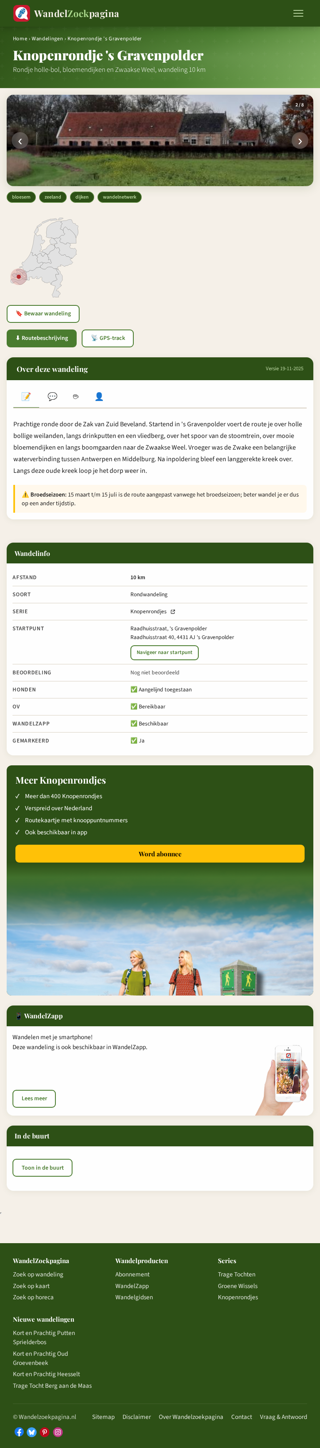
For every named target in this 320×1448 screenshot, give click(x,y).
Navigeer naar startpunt (164, 652)
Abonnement (132, 1274)
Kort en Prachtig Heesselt (46, 1374)
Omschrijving (26, 397)
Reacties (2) (52, 397)
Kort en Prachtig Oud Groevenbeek (40, 1358)
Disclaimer (136, 1416)
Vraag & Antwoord (283, 1416)
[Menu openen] (298, 13)
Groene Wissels (238, 1286)
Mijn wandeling (99, 397)
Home (20, 38)
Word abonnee (160, 854)
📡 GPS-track (108, 338)
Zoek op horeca (33, 1297)
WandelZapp (132, 1286)
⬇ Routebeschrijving (41, 338)
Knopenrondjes (148, 611)
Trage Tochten (236, 1274)
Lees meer (34, 1098)
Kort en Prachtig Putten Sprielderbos (44, 1337)
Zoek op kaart (31, 1286)
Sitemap (103, 1416)
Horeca (75, 397)
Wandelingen (47, 38)
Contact (241, 1416)
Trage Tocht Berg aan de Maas (52, 1385)
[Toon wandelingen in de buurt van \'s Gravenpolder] (18, 276)
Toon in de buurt (43, 1168)
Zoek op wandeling (38, 1274)
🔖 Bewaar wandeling (43, 314)
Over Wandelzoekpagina (191, 1416)
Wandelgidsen (134, 1297)
